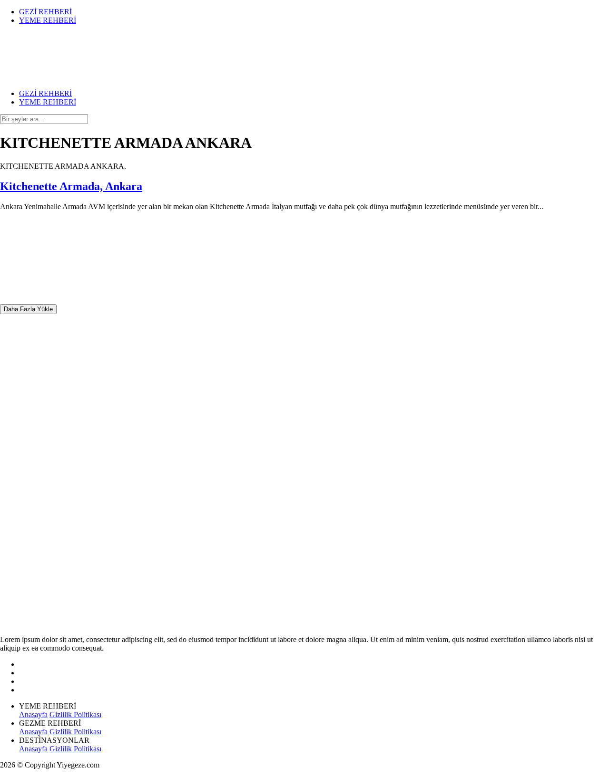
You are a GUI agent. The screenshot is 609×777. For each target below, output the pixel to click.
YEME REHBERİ (47, 20)
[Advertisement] (71, 456)
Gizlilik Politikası (75, 714)
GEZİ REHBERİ (45, 12)
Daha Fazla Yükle (28, 309)
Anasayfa (33, 714)
